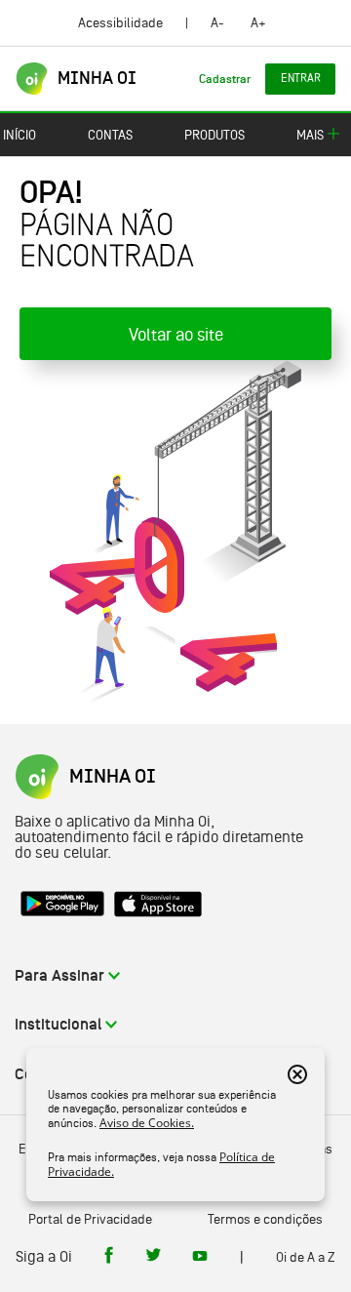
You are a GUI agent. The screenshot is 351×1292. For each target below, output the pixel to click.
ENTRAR (301, 78)
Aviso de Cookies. (146, 1122)
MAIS (310, 134)
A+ (258, 22)
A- (217, 22)
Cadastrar (225, 79)
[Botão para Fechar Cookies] (297, 1074)
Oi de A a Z (305, 1257)
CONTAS (110, 134)
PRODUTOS (214, 134)
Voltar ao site (176, 334)
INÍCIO (19, 134)
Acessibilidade (120, 22)
